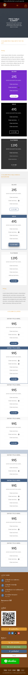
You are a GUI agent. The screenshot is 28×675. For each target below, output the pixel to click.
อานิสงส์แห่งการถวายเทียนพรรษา (14, 589)
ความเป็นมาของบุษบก (11, 594)
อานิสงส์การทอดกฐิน (11, 584)
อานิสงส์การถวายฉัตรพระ (12, 579)
